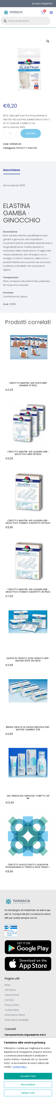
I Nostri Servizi (12, 994)
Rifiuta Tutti (28, 1092)
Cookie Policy (19, 1066)
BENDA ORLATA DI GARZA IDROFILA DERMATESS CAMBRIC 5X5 (28, 728)
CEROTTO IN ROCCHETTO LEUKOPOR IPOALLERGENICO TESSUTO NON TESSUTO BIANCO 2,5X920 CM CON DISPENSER (28, 865)
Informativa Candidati (17, 1019)
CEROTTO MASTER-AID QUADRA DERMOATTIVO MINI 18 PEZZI (28, 452)
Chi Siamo (10, 989)
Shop (7, 984)
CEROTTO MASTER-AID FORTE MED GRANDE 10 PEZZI (28, 384)
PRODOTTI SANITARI (26, 148)
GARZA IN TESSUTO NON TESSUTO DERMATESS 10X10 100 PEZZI (27, 659)
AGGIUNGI (30, 133)
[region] (28, 1068)
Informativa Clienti (15, 1014)
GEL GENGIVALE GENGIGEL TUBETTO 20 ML (28, 797)
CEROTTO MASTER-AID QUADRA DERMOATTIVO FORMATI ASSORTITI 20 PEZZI (28, 521)
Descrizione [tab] (11, 170)
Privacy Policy (12, 1005)
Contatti (9, 1000)
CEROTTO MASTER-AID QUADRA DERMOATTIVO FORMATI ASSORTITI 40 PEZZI (28, 590)
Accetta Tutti (28, 1076)
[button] (51, 12)
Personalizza (28, 1084)
